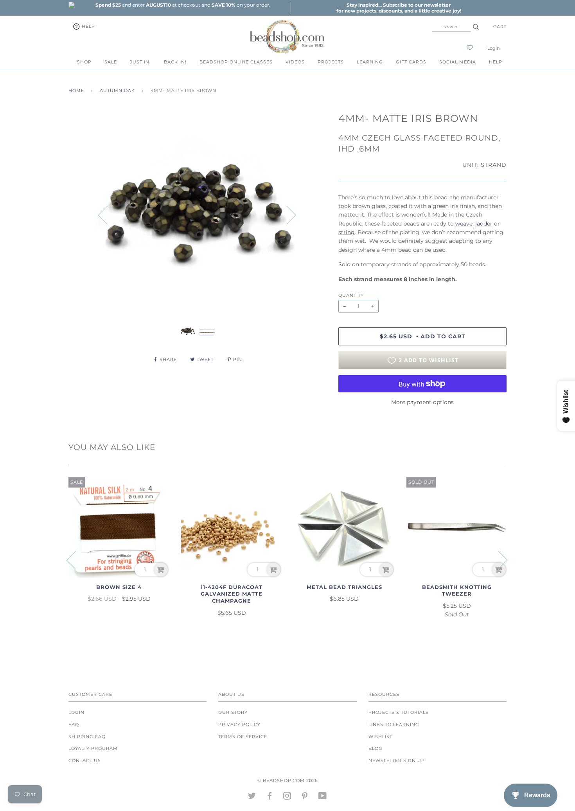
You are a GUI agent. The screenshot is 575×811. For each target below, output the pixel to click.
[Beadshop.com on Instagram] (287, 797)
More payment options (422, 402)
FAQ (73, 724)
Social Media (457, 62)
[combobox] (451, 27)
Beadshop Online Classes (236, 62)
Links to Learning (393, 724)
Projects (331, 62)
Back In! (175, 62)
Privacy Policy (239, 724)
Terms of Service (242, 736)
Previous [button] (107, 214)
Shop (84, 62)
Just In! (140, 62)
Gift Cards (411, 62)
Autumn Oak (117, 90)
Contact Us (84, 760)
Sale (110, 62)
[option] (183, 5)
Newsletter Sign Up (396, 760)
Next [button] (286, 214)
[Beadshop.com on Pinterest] (305, 797)
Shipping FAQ (87, 736)
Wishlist (380, 736)
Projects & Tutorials (398, 712)
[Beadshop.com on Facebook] (270, 797)
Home (76, 90)
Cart (500, 26)
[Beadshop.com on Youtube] (322, 797)
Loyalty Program (93, 748)
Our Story (233, 712)
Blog (375, 748)
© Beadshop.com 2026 (287, 780)
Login (493, 48)
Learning (370, 62)
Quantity (351, 295)
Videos (295, 62)
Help (87, 26)
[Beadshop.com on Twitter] (252, 797)
